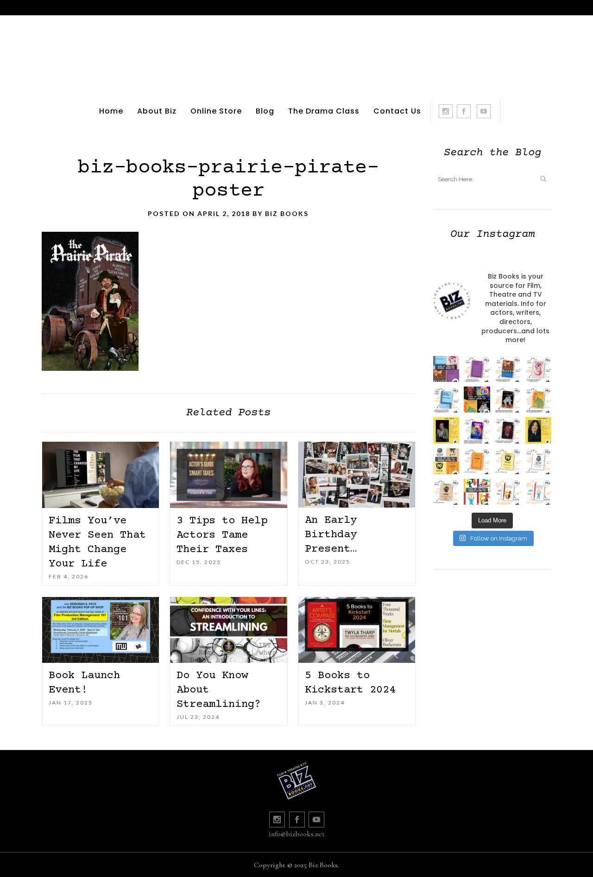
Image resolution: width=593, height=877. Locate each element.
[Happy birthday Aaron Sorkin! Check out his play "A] (446, 430)
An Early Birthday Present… (331, 534)
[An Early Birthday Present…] (356, 475)
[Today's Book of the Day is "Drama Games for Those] (538, 492)
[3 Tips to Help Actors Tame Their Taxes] (228, 475)
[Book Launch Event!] (100, 630)
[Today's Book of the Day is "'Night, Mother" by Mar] (446, 400)
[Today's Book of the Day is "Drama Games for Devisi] (508, 492)
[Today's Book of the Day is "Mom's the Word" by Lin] (508, 369)
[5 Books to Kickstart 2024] (356, 630)
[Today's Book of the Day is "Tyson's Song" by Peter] (477, 430)
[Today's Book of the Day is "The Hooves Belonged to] (508, 430)
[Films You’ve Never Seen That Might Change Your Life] (100, 475)
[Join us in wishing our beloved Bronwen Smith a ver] (538, 430)
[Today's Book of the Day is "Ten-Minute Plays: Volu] (477, 461)
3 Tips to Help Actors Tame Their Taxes (222, 535)
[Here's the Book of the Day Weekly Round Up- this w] (446, 369)
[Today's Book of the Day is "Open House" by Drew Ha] (508, 400)
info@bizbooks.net (297, 834)
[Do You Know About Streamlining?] (228, 630)
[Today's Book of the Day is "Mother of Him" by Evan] (477, 369)
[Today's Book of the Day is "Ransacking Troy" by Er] (538, 400)
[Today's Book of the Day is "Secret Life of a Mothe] (538, 369)
